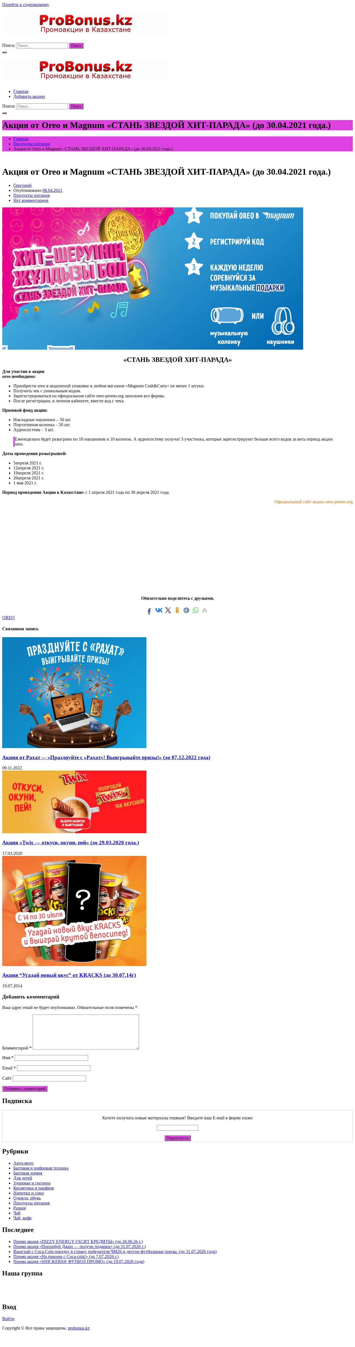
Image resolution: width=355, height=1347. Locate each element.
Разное (19, 1208)
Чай (17, 1213)
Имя (8, 1057)
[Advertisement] (177, 547)
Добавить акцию (29, 96)
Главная (20, 91)
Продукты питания (31, 195)
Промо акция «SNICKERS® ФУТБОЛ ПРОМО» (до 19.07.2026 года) (78, 1261)
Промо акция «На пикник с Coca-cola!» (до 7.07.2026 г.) (66, 1256)
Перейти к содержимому (25, 4)
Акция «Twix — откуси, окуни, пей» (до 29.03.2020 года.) (70, 842)
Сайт (7, 1078)
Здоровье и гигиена (31, 1183)
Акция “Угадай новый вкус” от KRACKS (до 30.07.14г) (69, 975)
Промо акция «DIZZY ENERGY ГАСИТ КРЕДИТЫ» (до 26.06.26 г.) (78, 1241)
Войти (8, 1318)
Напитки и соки (28, 1193)
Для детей (22, 1178)
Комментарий (17, 1048)
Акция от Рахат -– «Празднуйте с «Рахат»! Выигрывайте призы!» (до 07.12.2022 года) (106, 757)
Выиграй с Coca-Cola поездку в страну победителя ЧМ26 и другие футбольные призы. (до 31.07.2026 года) (115, 1251)
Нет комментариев (31, 200)
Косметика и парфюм (33, 1188)
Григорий (22, 185)
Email (9, 1068)
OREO (8, 617)
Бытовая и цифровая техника (41, 1168)
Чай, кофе (22, 1218)
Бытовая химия (27, 1173)
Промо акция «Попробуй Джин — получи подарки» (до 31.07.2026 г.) (79, 1246)
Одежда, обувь (27, 1198)
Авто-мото (23, 1163)
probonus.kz (79, 1328)
